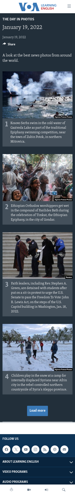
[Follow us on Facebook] (6, 449)
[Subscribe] (64, 449)
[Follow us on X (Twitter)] (16, 449)
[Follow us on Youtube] (26, 449)
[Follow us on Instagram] (35, 449)
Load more (37, 411)
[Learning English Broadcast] (46, 490)
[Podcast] (55, 449)
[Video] (29, 490)
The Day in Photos (18, 19)
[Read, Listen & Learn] (11, 490)
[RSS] (45, 449)
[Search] (64, 490)
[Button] (9, 45)
